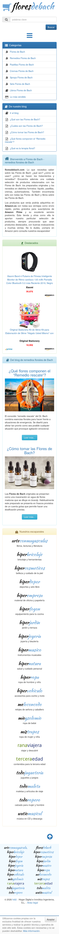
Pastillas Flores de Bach (22, 64)
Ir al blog (14, 112)
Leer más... (29, 437)
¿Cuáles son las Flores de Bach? (26, 125)
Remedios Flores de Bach (23, 58)
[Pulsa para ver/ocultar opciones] (29, 36)
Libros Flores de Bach (21, 90)
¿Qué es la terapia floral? (22, 148)
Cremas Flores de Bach (22, 71)
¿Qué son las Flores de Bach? (25, 119)
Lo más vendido (18, 96)
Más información (31, 930)
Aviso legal (32, 902)
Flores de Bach (17, 51)
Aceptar (51, 919)
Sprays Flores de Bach (21, 77)
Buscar (51, 27)
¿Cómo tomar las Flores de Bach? (27, 132)
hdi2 (14, 899)
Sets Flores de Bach (20, 83)
